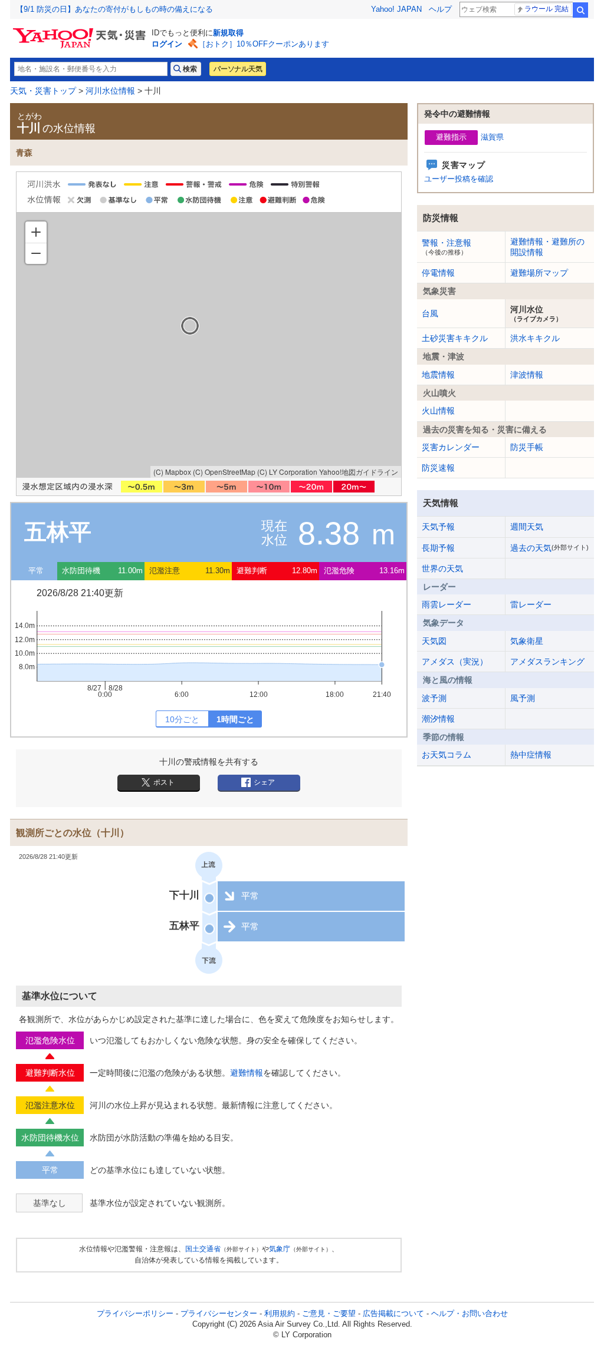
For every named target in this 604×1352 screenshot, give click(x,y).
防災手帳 (526, 447)
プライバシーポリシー (135, 1313)
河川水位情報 (110, 90)
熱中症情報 (531, 754)
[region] (209, 345)
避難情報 (246, 1072)
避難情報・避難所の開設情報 (547, 247)
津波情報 (526, 374)
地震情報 (438, 374)
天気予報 (438, 526)
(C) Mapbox (172, 472)
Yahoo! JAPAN (396, 9)
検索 (580, 10)
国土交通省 (203, 1249)
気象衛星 (526, 641)
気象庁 (279, 1249)
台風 (430, 313)
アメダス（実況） (455, 661)
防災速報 (438, 467)
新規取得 (228, 32)
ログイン (167, 43)
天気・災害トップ (43, 90)
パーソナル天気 (238, 69)
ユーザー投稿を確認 (458, 178)
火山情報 (438, 410)
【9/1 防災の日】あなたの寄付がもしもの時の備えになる (114, 9)
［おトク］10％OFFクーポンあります (263, 43)
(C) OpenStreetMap (224, 472)
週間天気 (526, 526)
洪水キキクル (535, 338)
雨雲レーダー (446, 604)
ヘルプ (440, 9)
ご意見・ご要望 (329, 1313)
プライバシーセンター (218, 1313)
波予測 (434, 698)
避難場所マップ (539, 272)
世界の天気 (442, 568)
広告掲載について (393, 1313)
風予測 (522, 698)
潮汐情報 (438, 718)
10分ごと (182, 719)
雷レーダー (531, 604)
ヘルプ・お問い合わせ (469, 1313)
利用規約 (279, 1313)
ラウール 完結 (546, 9)
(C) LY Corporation (287, 472)
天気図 (434, 641)
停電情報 (438, 272)
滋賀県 (492, 137)
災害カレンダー (451, 447)
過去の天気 (549, 548)
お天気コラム (446, 754)
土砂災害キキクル (455, 338)
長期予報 (438, 548)
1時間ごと (235, 719)
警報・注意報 (446, 247)
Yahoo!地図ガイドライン (358, 472)
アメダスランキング (547, 661)
